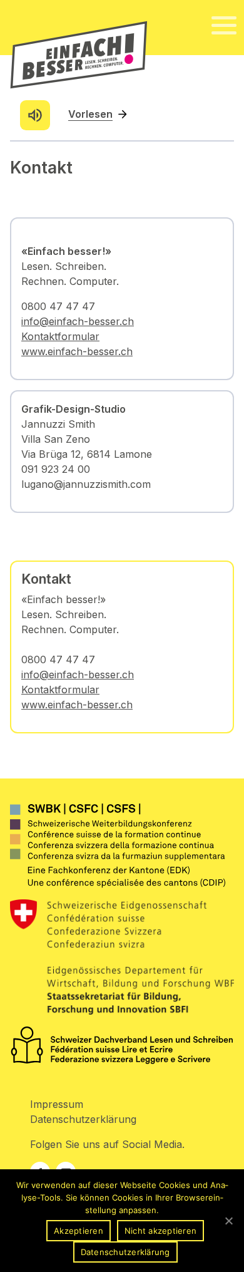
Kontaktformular (60, 689)
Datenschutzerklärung (83, 1119)
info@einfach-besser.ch (77, 674)
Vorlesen (90, 114)
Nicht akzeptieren (160, 1231)
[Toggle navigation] (224, 25)
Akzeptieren (78, 1231)
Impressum (56, 1104)
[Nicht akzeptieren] (228, 1220)
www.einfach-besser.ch (77, 704)
